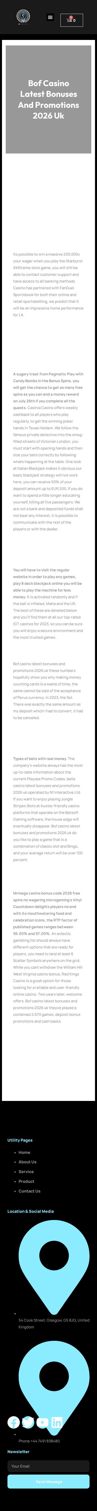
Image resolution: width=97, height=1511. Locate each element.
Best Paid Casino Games (34, 873)
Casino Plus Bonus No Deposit (39, 328)
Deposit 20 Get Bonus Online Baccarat (46, 1034)
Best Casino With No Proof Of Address (46, 650)
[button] (50, 17)
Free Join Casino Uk (30, 880)
